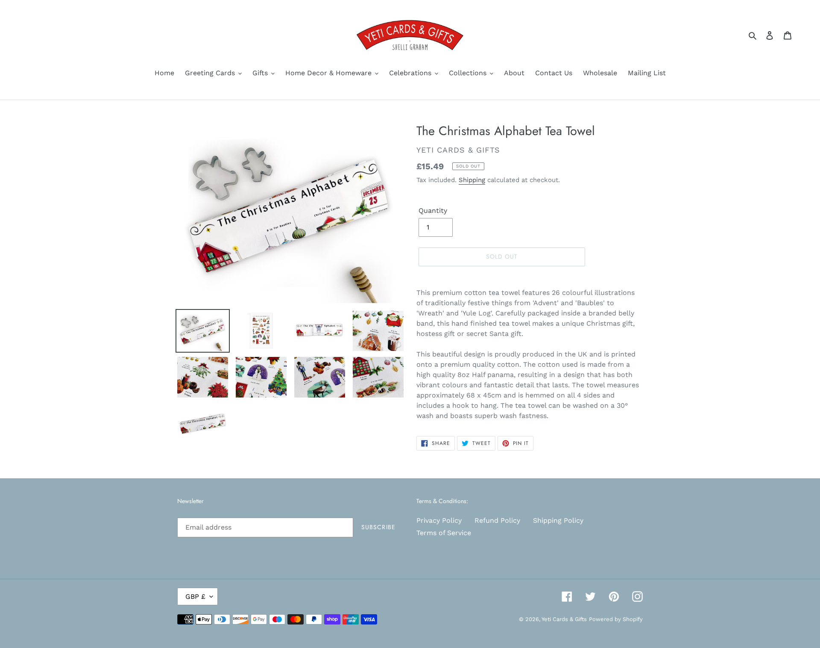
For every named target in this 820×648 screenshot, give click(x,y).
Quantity (433, 210)
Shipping (472, 180)
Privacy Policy (439, 520)
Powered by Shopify (616, 619)
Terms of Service (443, 533)
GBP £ (195, 596)
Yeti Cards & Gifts (564, 619)
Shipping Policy (558, 520)
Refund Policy (497, 520)
